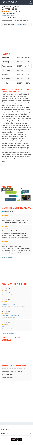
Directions (22, 24)
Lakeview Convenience (10, 292)
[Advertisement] (16, 39)
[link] (10, 194)
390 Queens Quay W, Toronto (12, 371)
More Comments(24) (7, 257)
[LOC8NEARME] (10, 2)
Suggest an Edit (7, 377)
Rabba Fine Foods (8, 304)
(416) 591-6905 (9, 24)
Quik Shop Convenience (10, 315)
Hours (3, 18)
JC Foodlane (6, 326)
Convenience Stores (7, 16)
